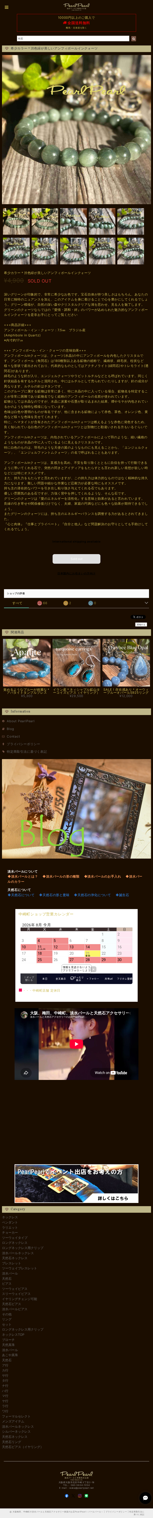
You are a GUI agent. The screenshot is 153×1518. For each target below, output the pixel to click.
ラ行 (5, 1406)
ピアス (7, 1284)
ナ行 (5, 1386)
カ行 (5, 1370)
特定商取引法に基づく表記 (27, 752)
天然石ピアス (11, 1304)
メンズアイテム (13, 1421)
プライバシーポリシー (23, 744)
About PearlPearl (21, 721)
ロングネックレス (14, 1243)
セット (7, 1324)
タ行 (5, 1380)
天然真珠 (8, 1345)
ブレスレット (11, 1263)
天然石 (7, 1279)
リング (7, 1319)
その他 (7, 1314)
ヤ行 (5, 1401)
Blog (10, 729)
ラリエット (10, 1227)
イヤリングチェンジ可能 (19, 1299)
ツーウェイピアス (14, 1289)
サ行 (5, 1375)
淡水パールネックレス (18, 1253)
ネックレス (10, 1217)
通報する (141, 624)
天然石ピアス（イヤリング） (22, 1447)
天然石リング (11, 1442)
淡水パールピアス (14, 1309)
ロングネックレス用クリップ (22, 1248)
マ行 (5, 1396)
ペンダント (10, 1222)
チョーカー (10, 1232)
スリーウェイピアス (16, 1294)
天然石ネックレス (14, 1258)
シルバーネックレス (16, 1431)
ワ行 (5, 1411)
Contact (13, 736)
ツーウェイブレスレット (19, 1268)
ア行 (5, 1365)
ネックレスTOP (13, 1335)
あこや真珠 (10, 1355)
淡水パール (10, 1273)
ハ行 (5, 1391)
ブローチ (8, 1340)
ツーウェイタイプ (14, 1238)
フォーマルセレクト (16, 1416)
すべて (17, 603)
